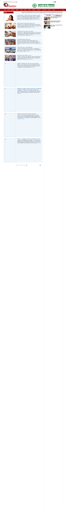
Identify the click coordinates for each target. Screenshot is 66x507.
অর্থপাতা (29, 9)
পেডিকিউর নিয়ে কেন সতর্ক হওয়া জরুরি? (25, 31)
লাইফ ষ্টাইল (38, 9)
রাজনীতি (17, 9)
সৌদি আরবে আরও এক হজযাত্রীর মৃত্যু (24, 47)
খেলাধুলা (21, 9)
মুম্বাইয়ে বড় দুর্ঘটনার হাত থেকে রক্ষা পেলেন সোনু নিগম (28, 63)
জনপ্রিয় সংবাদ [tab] (58, 15)
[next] (26, 165)
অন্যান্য (54, 9)
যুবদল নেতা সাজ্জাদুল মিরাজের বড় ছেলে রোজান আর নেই (27, 12)
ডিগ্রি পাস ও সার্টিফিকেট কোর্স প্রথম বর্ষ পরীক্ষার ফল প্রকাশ (28, 139)
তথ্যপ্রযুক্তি (33, 9)
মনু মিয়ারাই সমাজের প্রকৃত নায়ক (23, 39)
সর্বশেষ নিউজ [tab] (48, 15)
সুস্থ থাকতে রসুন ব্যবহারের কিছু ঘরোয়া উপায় (26, 23)
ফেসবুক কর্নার (44, 9)
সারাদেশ (49, 9)
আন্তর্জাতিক (12, 9)
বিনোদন (25, 9)
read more (38, 19)
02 (19, 165)
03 (21, 165)
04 (24, 165)
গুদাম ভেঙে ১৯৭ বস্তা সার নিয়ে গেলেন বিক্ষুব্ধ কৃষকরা (56, 26)
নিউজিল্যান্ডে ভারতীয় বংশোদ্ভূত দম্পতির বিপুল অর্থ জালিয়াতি (29, 88)
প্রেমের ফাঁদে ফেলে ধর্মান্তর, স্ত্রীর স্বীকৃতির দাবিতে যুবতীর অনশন (47, 12)
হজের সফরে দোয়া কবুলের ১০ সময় (24, 55)
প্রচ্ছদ (5, 9)
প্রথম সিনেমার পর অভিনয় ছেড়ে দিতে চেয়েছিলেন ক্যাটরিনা (28, 15)
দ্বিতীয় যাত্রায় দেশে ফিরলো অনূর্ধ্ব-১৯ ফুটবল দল (26, 114)
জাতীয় (8, 9)
